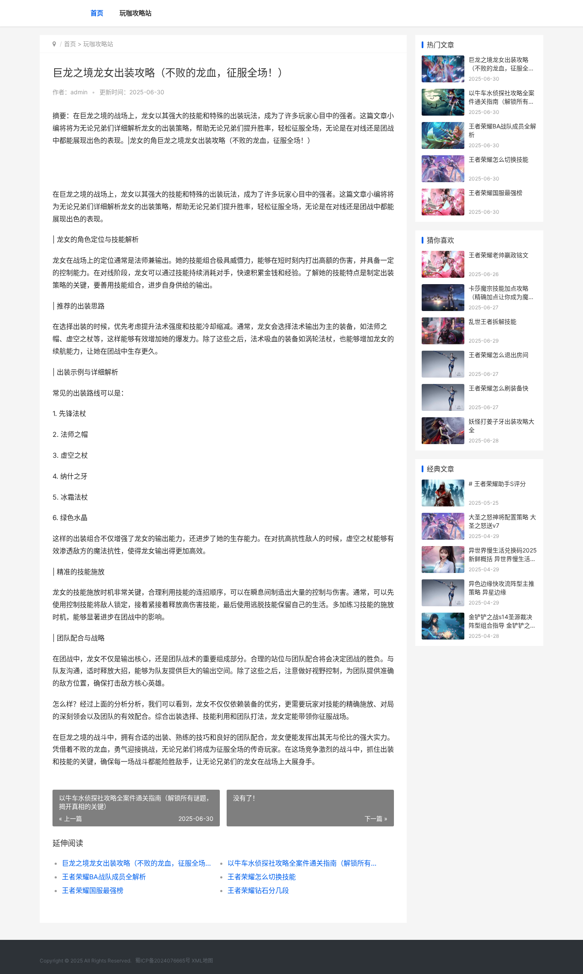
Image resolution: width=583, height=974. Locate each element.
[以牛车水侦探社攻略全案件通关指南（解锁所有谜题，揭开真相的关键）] (443, 94)
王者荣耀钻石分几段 (258, 890)
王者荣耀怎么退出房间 (498, 354)
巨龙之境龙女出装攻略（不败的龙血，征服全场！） (136, 863)
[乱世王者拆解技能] (443, 322)
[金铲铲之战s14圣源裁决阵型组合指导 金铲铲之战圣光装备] (443, 618)
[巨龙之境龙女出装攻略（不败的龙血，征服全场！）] (443, 60)
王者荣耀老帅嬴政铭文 (498, 255)
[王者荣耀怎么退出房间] (443, 356)
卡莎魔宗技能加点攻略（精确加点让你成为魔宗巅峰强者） (501, 296)
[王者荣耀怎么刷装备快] (443, 389)
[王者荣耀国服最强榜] (443, 194)
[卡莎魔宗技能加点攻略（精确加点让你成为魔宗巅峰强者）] (443, 289)
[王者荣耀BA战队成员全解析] (443, 127)
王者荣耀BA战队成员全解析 (104, 876)
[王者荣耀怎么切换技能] (443, 160)
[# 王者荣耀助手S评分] (443, 484)
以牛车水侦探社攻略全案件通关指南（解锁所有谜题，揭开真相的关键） (301, 863)
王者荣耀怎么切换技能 (261, 876)
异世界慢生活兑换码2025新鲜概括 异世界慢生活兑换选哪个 (503, 558)
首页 (96, 13)
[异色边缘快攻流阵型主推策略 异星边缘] (443, 584)
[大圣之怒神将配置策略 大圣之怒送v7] (443, 518)
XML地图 (202, 960)
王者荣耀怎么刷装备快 (498, 388)
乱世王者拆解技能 (492, 321)
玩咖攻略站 (136, 13)
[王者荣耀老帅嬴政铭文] (443, 256)
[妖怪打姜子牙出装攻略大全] (443, 422)
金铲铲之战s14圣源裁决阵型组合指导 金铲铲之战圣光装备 (502, 625)
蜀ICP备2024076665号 (162, 960)
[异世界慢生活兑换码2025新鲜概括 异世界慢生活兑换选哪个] (443, 551)
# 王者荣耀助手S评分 (497, 483)
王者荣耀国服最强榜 (92, 890)
